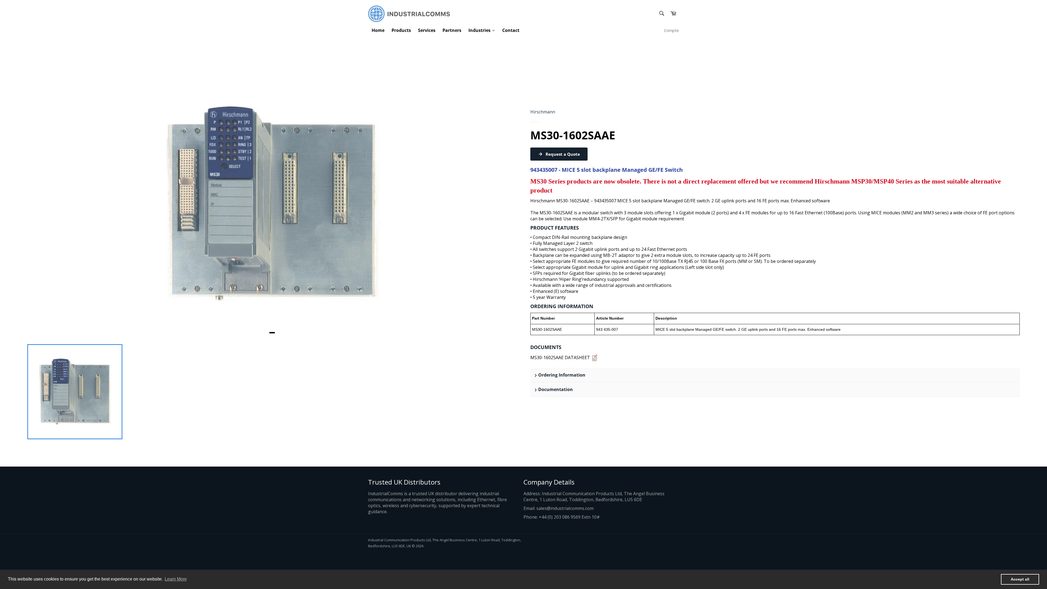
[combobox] (661, 14)
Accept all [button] (1020, 579)
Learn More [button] (176, 579)
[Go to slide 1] (272, 332)
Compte (671, 30)
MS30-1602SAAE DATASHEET (560, 357)
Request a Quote (563, 154)
